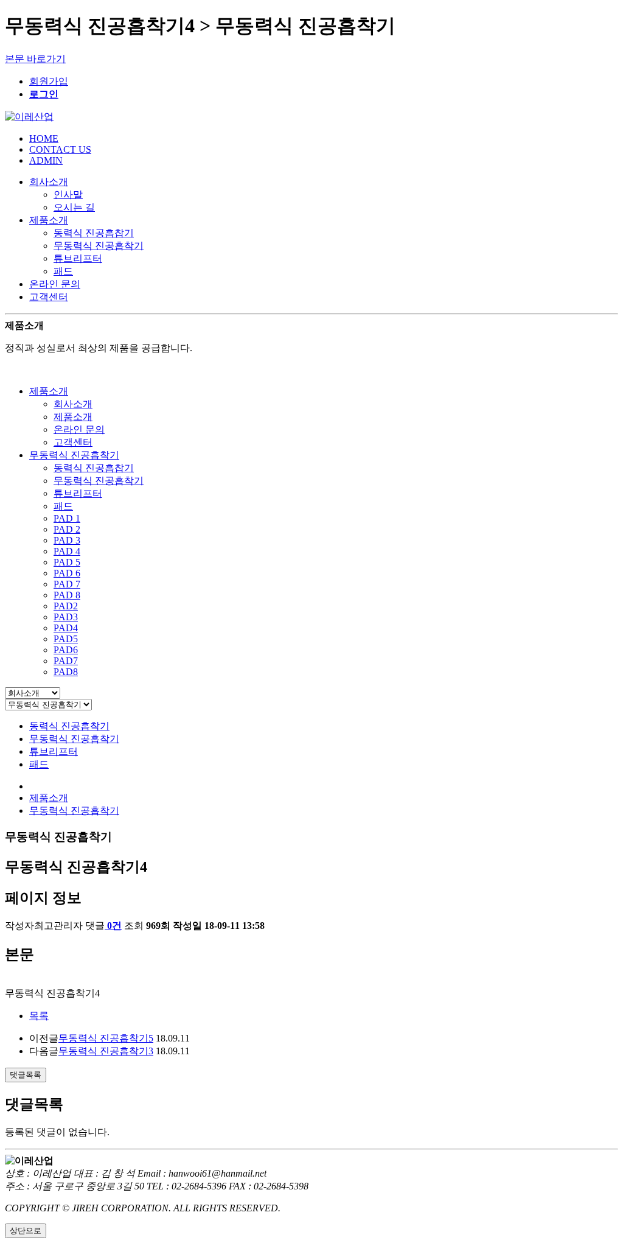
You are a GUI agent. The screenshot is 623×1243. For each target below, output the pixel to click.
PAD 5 (67, 562)
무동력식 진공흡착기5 (105, 1038)
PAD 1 (67, 518)
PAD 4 (67, 551)
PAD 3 (67, 540)
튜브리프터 (78, 258)
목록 (39, 1015)
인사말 (68, 194)
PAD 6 (67, 573)
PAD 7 (67, 584)
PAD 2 (67, 529)
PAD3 (66, 617)
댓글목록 (25, 1074)
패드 (63, 271)
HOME (43, 138)
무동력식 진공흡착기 (99, 245)
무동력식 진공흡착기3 (105, 1051)
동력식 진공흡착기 (69, 726)
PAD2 (66, 606)
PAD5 (66, 639)
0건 (114, 925)
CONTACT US (60, 149)
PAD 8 (67, 595)
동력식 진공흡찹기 (94, 233)
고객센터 (48, 297)
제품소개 (48, 220)
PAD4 (66, 628)
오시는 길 (74, 207)
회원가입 (48, 81)
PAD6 (66, 650)
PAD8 (66, 672)
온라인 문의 (54, 284)
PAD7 (66, 661)
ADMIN (46, 160)
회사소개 (48, 182)
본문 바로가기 (35, 59)
